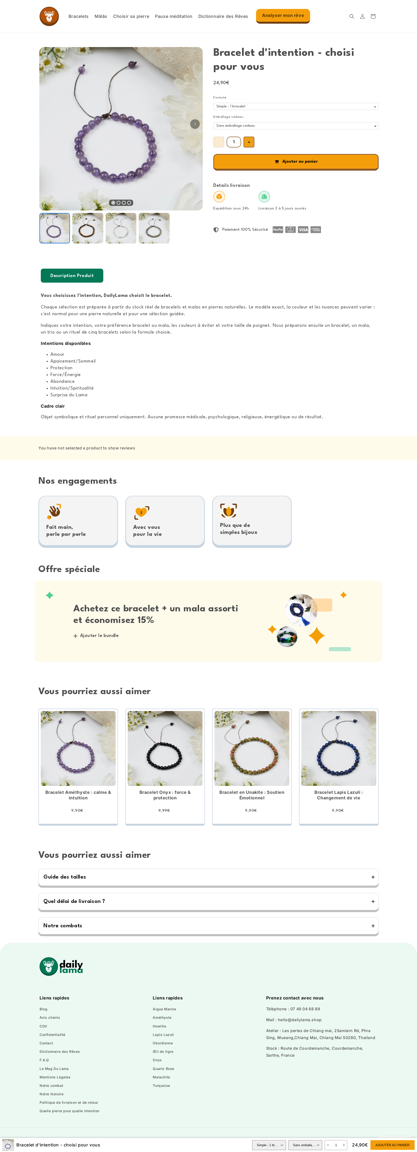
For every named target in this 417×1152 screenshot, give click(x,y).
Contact (46, 1043)
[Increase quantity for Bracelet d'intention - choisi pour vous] (248, 142)
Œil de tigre (163, 1051)
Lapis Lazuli (163, 1035)
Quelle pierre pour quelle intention (69, 1111)
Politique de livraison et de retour (69, 1102)
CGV (43, 1026)
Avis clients (50, 1017)
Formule (219, 97)
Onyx (157, 1060)
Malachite (161, 1077)
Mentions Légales (55, 1077)
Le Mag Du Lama (54, 1069)
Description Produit (72, 276)
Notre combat (51, 1085)
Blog (43, 1009)
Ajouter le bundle (99, 636)
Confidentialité (52, 1035)
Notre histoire (51, 1094)
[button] (352, 16)
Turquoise (161, 1085)
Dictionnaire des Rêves (60, 1051)
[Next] (195, 124)
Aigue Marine (164, 1009)
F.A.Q (44, 1060)
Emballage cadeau (228, 117)
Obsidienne (163, 1043)
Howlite (159, 1026)
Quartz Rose (163, 1069)
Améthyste (162, 1017)
